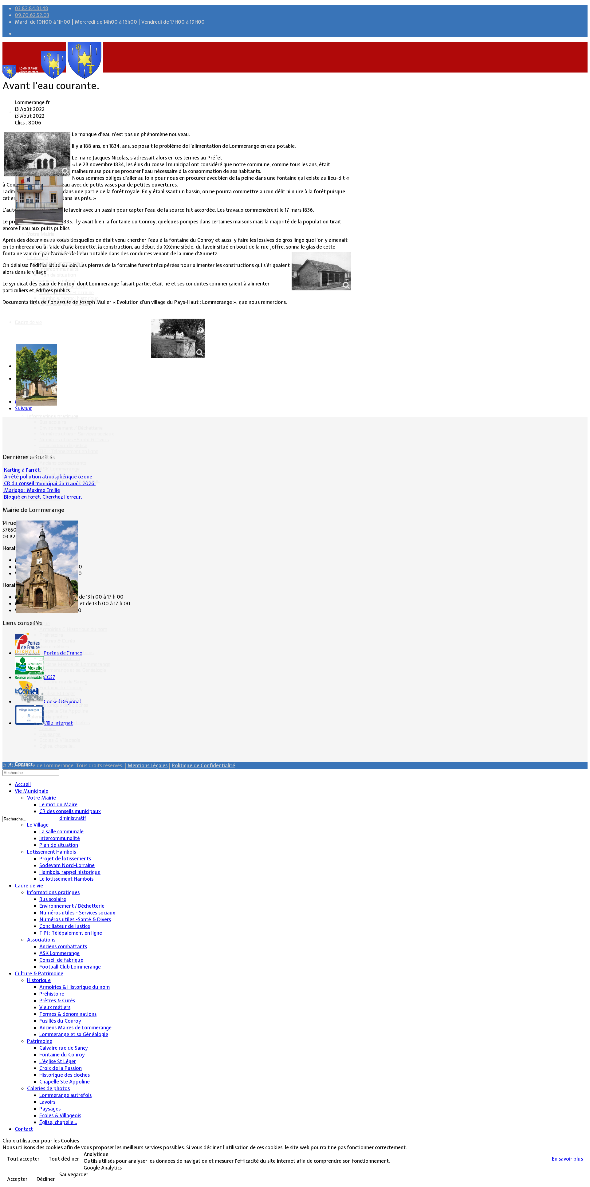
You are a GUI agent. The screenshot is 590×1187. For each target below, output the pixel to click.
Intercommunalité (59, 269)
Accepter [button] (17, 1179)
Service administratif (62, 251)
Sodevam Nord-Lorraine (66, 292)
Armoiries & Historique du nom (73, 629)
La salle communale (61, 263)
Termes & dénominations (66, 652)
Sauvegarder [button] (73, 1174)
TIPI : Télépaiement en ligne (68, 451)
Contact (24, 764)
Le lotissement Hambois (65, 304)
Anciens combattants (62, 463)
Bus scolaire (52, 422)
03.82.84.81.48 (31, 8)
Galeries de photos (47, 717)
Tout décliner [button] (64, 1158)
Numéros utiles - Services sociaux (76, 434)
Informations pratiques (52, 416)
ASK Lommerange (59, 469)
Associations (41, 457)
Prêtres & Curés (57, 641)
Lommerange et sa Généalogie (72, 670)
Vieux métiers (54, 647)
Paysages (50, 734)
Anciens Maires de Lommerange (74, 664)
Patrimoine (39, 676)
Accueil (22, 112)
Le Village (37, 257)
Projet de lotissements (63, 286)
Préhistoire (51, 635)
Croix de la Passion (60, 699)
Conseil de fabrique (60, 475)
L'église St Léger (57, 693)
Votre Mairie (40, 234)
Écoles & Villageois (59, 740)
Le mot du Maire (57, 240)
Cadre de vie (28, 322)
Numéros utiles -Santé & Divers (74, 439)
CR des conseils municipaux (69, 246)
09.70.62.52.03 (32, 15)
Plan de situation (57, 275)
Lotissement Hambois (51, 281)
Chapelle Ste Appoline (63, 711)
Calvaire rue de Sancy (63, 682)
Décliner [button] (46, 1179)
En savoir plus (567, 1158)
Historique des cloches (63, 705)
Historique (38, 623)
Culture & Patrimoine (38, 498)
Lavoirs (47, 728)
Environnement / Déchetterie (71, 428)
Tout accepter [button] (23, 1158)
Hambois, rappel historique (69, 298)
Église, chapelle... (57, 746)
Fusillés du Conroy (59, 658)
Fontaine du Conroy (61, 687)
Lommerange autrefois (64, 722)
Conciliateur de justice (63, 445)
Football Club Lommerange (69, 480)
